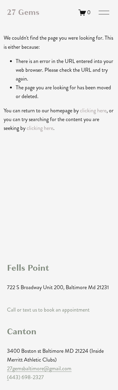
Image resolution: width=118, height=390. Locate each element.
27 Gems (23, 12)
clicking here (93, 110)
